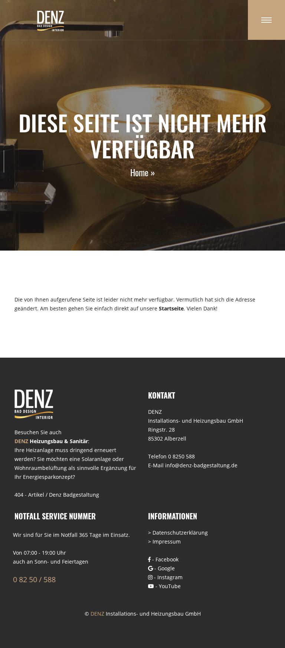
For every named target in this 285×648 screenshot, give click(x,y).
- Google (164, 568)
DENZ (97, 613)
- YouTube (167, 586)
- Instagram (168, 577)
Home (139, 172)
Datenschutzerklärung (180, 532)
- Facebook (164, 559)
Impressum (167, 541)
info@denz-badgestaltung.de (201, 465)
